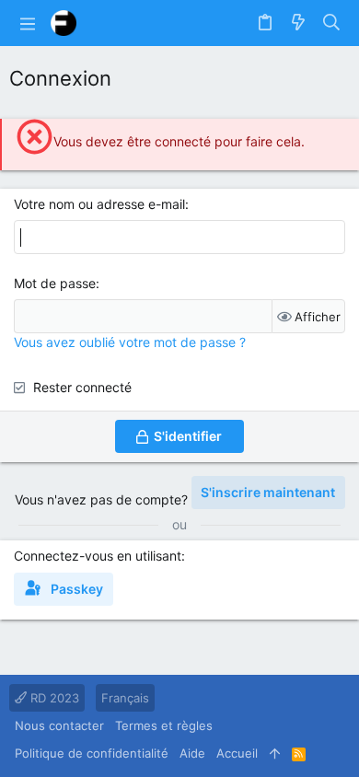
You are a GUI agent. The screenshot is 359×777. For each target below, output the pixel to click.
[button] (27, 23)
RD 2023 (53, 697)
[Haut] (274, 753)
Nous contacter (59, 725)
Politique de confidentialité (91, 753)
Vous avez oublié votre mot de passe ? (130, 342)
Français (125, 697)
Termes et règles (164, 725)
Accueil (237, 753)
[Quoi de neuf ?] (298, 23)
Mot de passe (55, 283)
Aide (192, 753)
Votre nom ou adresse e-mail (99, 204)
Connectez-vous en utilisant (97, 555)
